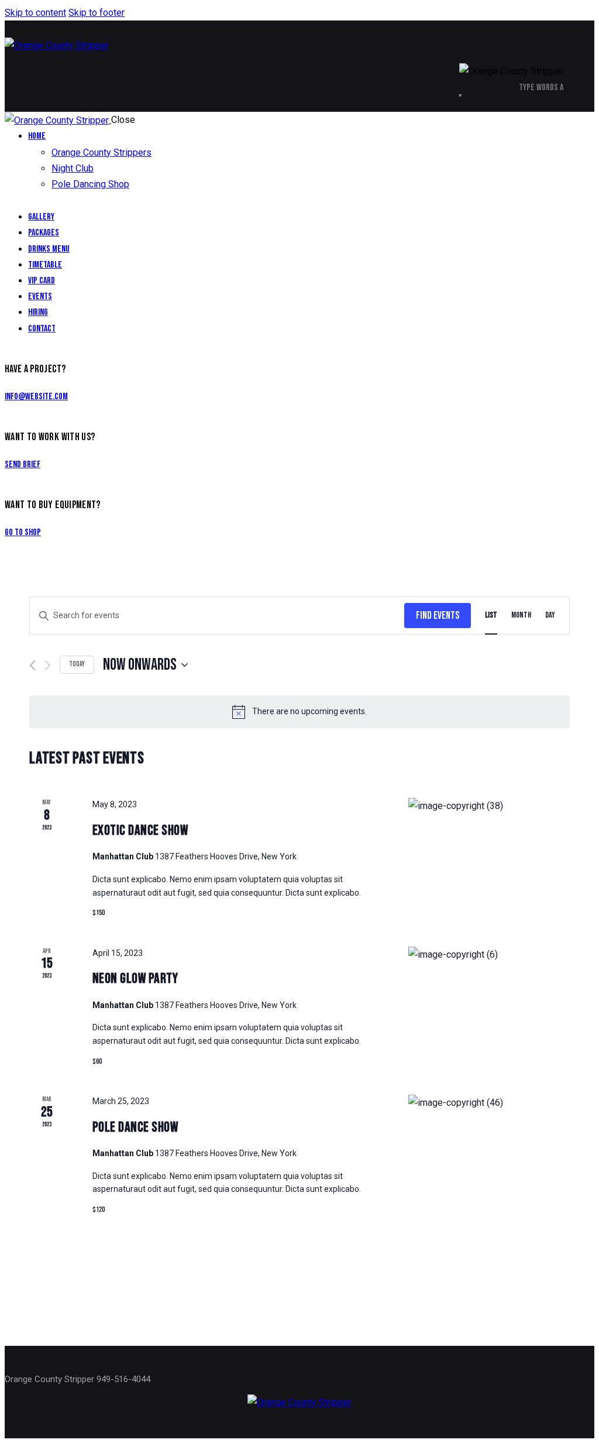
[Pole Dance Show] (489, 1102)
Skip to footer (96, 12)
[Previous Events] (32, 665)
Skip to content (35, 12)
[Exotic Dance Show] (489, 806)
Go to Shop (23, 532)
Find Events (437, 615)
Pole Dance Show (135, 1127)
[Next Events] (47, 665)
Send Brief (22, 464)
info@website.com (36, 396)
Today (77, 664)
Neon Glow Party (135, 978)
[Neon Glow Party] (489, 954)
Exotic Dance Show (140, 830)
